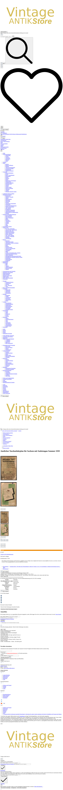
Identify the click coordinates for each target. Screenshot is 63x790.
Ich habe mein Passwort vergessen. (7, 619)
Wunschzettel (5, 696)
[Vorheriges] (1, 509)
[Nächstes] (4, 509)
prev (2, 629)
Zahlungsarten (19, 134)
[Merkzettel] (31, 125)
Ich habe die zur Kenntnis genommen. (14, 653)
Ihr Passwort (3, 617)
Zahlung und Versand (7, 685)
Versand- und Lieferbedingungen (6, 554)
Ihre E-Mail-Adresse (4, 616)
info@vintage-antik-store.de (9, 668)
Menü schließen (5, 129)
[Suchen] (13, 36)
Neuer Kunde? (58, 614)
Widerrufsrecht (6, 676)
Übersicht (2, 134)
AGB (4, 679)
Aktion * (2, 654)
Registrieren (2, 770)
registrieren (4, 133)
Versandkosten (22, 716)
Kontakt (4, 686)
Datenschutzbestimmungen (12, 653)
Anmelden (2, 131)
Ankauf (4, 687)
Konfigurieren (13, 787)
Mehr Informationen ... (38, 786)
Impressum (5, 678)
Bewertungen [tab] (5, 568)
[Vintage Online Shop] (31, 30)
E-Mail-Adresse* (3, 655)
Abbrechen (2, 621)
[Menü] (1, 35)
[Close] (1, 759)
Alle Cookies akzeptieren (21, 787)
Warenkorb (5, 697)
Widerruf (4, 710)
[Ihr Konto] (1, 127)
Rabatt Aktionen (6, 695)
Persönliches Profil (8, 134)
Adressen (14, 134)
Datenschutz (5, 677)
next (4, 629)
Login (4, 688)
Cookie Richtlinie (6, 675)
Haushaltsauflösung (7, 694)
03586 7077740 (3, 665)
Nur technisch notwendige (5, 787)
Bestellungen (24, 134)
